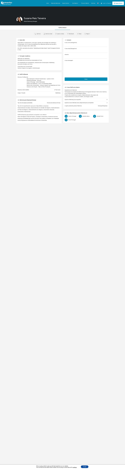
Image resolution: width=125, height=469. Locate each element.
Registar (109, 3)
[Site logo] (6, 3)
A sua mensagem (69, 60)
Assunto (67, 54)
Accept (84, 466)
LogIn (104, 3)
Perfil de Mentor (62, 27)
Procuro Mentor (85, 3)
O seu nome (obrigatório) (71, 42)
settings (75, 467)
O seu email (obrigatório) (71, 48)
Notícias (93, 3)
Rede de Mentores (55, 3)
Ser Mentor (75, 3)
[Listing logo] (19, 20)
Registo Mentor (118, 3)
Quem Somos (65, 3)
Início (47, 3)
